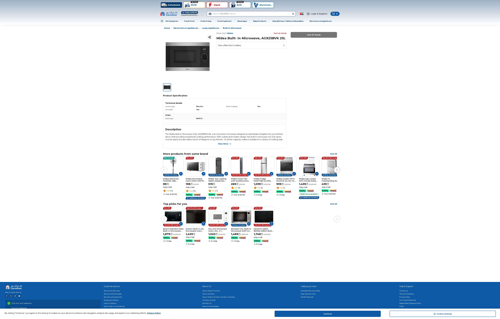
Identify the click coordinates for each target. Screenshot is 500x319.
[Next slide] (334, 167)
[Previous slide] (161, 167)
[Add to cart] (181, 174)
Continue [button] (328, 314)
